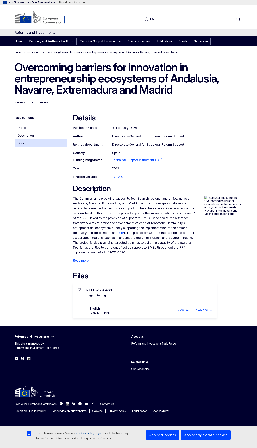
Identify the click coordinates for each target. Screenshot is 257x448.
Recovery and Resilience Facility (49, 41)
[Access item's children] (73, 41)
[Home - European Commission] (43, 18)
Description (25, 135)
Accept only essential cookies (205, 435)
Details (22, 128)
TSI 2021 (118, 177)
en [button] (152, 19)
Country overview (139, 41)
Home (18, 41)
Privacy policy (117, 411)
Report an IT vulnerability (30, 411)
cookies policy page (88, 433)
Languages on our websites (69, 411)
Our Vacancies (140, 369)
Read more (81, 260)
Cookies (97, 411)
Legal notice (139, 411)
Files (20, 143)
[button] (183, 310)
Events (183, 41)
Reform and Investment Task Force (153, 343)
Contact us (107, 404)
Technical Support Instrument (98, 41)
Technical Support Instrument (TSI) (137, 160)
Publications (164, 41)
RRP (121, 233)
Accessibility (161, 411)
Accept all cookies (162, 435)
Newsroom (201, 41)
